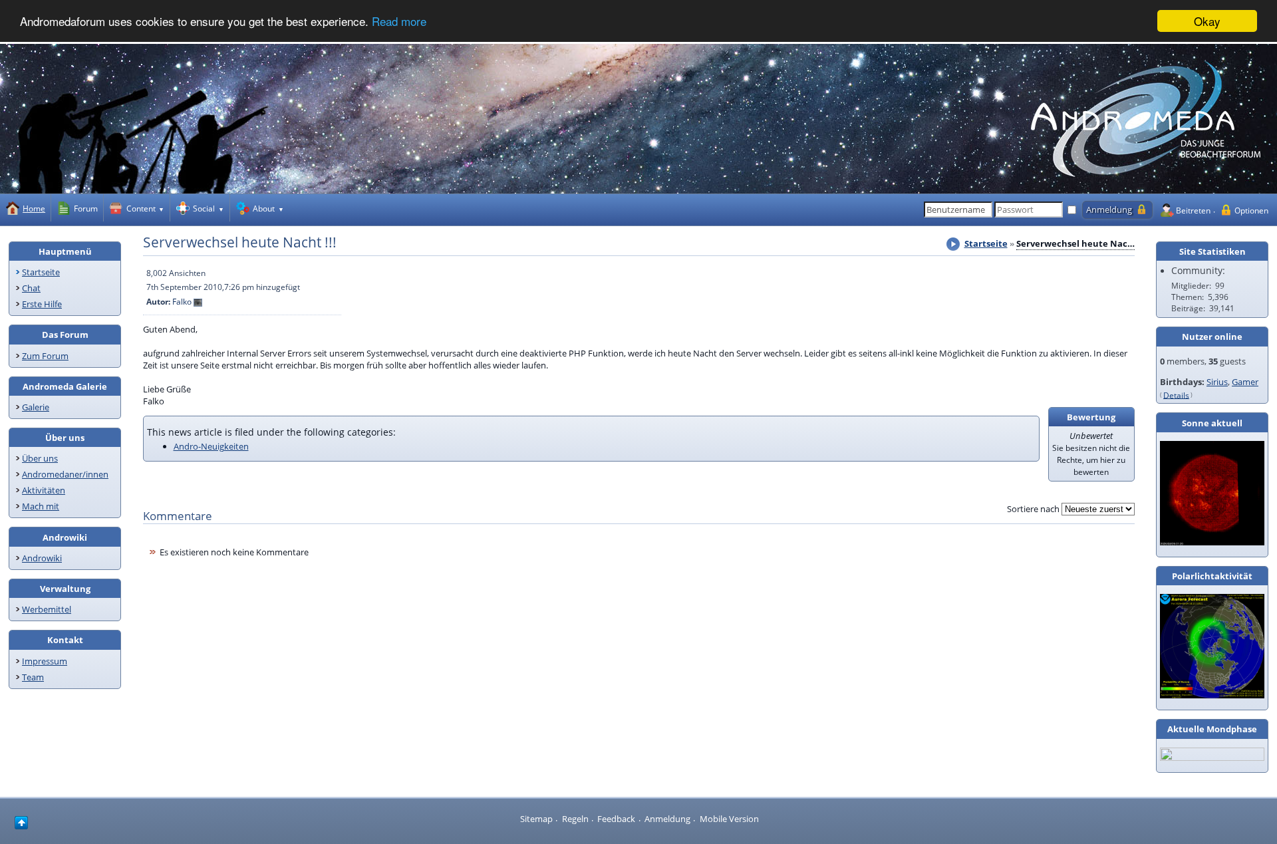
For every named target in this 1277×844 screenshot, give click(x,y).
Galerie (35, 407)
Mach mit (40, 506)
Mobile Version (729, 819)
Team (33, 677)
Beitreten (1193, 210)
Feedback (616, 819)
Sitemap (536, 819)
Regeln (575, 819)
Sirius (1217, 382)
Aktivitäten (43, 490)
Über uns (40, 458)
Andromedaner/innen (65, 474)
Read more (399, 21)
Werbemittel (46, 609)
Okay (1207, 21)
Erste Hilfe (42, 304)
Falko (182, 301)
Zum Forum (45, 356)
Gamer (1245, 382)
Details (1176, 394)
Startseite (41, 272)
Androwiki (42, 558)
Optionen (1251, 210)
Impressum (44, 661)
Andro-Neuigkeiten (211, 446)
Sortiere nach (1033, 509)
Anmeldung (667, 819)
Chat (31, 288)
